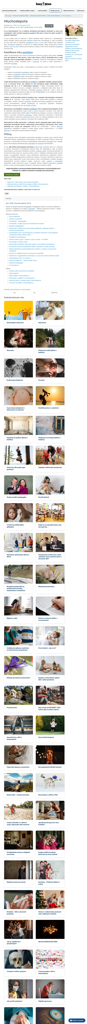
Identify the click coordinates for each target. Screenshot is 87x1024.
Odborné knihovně (33, 189)
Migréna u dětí (12, 618)
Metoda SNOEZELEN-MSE (47, 942)
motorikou (27, 101)
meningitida (59, 161)
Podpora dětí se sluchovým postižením (21, 271)
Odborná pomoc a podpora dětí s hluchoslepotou (25, 280)
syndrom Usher (41, 151)
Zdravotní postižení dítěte (37, 15)
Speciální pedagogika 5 (16, 226)
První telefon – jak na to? (47, 648)
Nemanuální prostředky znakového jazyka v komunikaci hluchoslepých (32, 244)
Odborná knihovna (68, 10)
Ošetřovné (42, 323)
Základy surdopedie (15, 219)
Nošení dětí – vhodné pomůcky (18, 795)
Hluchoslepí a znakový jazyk (18, 242)
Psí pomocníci (12, 707)
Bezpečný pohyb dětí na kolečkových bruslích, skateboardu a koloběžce (16, 588)
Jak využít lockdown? (14, 1001)
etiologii (10, 137)
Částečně (54, 292)
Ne (34, 292)
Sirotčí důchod (43, 497)
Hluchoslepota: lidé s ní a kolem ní (20, 258)
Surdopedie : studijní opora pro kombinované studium (26, 223)
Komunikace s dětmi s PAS (48, 795)
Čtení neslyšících (14, 216)
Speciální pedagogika (16, 263)
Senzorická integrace (46, 737)
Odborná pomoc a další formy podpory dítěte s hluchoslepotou (27, 184)
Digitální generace (45, 1001)
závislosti (36, 61)
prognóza (39, 90)
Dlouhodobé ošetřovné (15, 323)
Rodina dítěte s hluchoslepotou (19, 275)
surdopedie (31, 209)
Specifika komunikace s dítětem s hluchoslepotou (23, 186)
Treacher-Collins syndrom (16, 971)
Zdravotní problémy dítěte (20, 15)
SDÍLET (48, 26)
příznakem (50, 141)
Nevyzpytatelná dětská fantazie (50, 767)
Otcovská (10, 350)
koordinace (28, 115)
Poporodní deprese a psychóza (18, 767)
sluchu (36, 42)
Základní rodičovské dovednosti (50, 467)
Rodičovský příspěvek (15, 380)
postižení (33, 33)
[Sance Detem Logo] (43, 3)
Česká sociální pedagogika (16, 497)
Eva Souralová (13, 265)
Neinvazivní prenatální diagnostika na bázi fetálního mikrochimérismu (73, 46)
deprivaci (60, 126)
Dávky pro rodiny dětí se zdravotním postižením (23, 182)
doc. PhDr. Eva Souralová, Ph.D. (20, 25)
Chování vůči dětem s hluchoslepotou (21, 283)
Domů (9, 16)
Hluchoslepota (13, 273)
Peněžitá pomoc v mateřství (48, 408)
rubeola (49, 161)
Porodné (41, 380)
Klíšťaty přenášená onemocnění (18, 678)
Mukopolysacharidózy (46, 586)
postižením (29, 42)
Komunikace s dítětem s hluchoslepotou (22, 278)
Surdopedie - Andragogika (17, 221)
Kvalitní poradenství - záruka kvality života (23, 260)
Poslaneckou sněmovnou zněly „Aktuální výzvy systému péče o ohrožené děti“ (50, 557)
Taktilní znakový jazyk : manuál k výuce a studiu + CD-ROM (28, 239)
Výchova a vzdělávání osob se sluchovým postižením (26, 253)
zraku (42, 42)
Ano (14, 292)
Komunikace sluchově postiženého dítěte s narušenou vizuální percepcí (32, 246)
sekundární (31, 143)
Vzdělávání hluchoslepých (17, 237)
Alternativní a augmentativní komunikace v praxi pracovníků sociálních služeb (34, 256)
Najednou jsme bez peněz (16, 882)
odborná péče (14, 46)
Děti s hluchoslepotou (53, 15)
